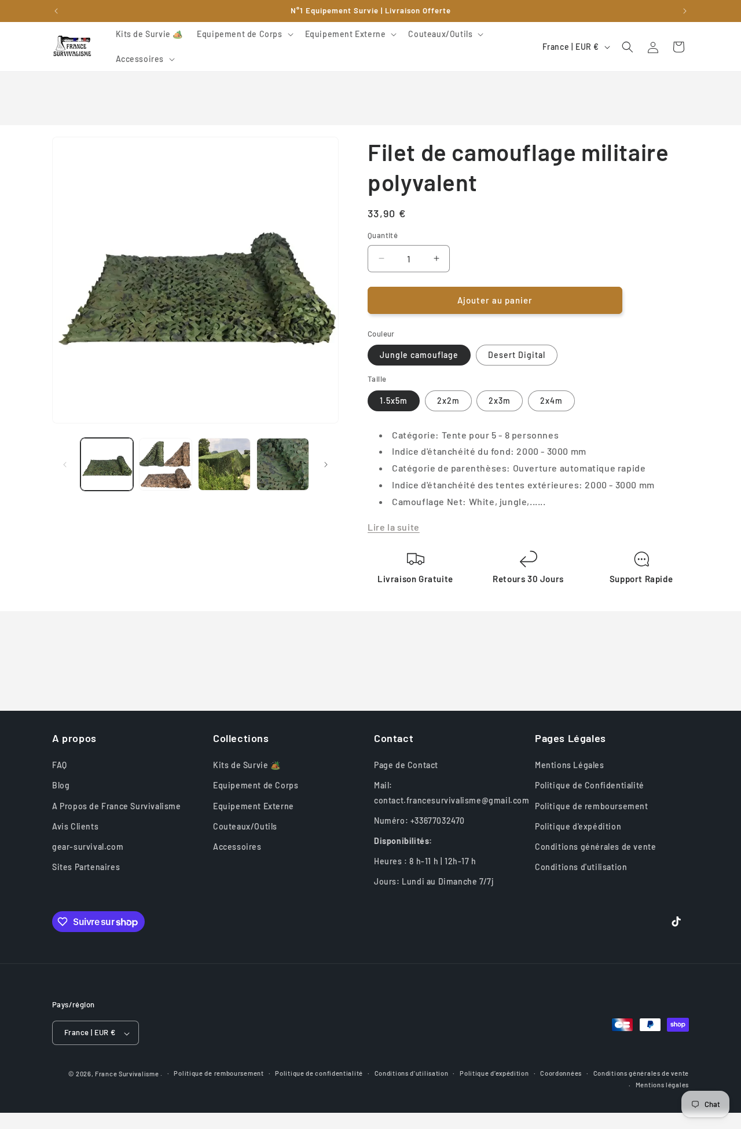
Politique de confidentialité (319, 1073)
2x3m (500, 400)
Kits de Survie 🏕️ (247, 765)
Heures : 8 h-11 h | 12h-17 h (425, 861)
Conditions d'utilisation (581, 867)
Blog (60, 785)
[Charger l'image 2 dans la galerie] (165, 464)
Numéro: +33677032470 (419, 820)
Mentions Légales (569, 765)
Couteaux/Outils (245, 826)
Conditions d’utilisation (412, 1073)
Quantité (383, 235)
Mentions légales (662, 1085)
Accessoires (237, 847)
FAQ (59, 765)
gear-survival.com (87, 847)
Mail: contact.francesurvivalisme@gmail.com (452, 792)
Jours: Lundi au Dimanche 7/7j (433, 881)
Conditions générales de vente (595, 847)
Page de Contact (406, 765)
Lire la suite (394, 526)
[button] (244, 34)
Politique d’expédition (494, 1073)
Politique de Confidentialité (589, 785)
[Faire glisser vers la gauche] (65, 464)
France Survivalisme (127, 1074)
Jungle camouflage (419, 355)
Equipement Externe (253, 806)
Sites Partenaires (86, 867)
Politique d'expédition (578, 826)
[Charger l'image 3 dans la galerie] (224, 464)
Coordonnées (561, 1073)
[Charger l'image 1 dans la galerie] (106, 464)
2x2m (448, 400)
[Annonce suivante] (685, 11)
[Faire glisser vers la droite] (326, 464)
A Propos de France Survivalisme (116, 806)
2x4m (551, 400)
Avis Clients (75, 826)
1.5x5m (394, 400)
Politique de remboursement (591, 806)
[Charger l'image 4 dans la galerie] (282, 464)
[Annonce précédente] (56, 11)
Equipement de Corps (255, 785)
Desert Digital (516, 355)
